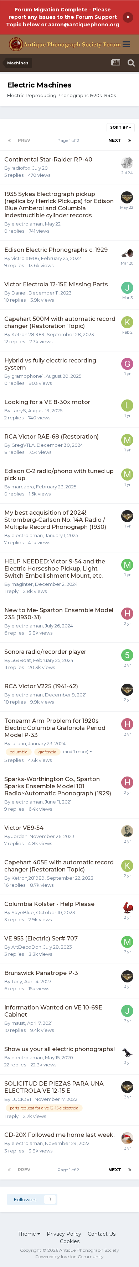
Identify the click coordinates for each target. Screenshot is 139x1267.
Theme (27, 1234)
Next (114, 140)
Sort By (119, 127)
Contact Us (101, 1234)
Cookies (69, 1241)
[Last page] (130, 140)
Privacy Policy (64, 1234)
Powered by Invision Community (69, 1256)
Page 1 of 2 (69, 140)
